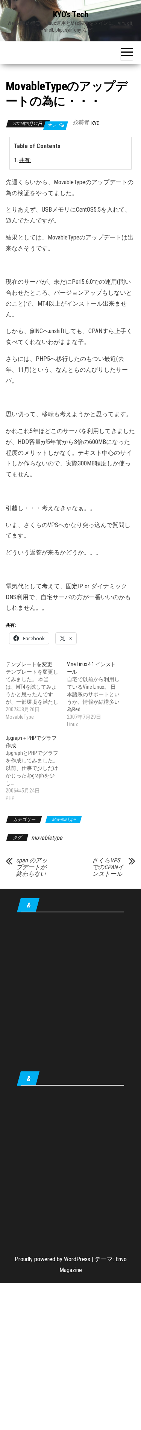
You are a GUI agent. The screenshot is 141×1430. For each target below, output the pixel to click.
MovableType (63, 819)
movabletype (46, 837)
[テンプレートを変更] (36, 690)
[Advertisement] (70, 993)
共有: (25, 160)
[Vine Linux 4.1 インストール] (97, 694)
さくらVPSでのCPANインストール (108, 867)
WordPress (77, 1259)
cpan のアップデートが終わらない (31, 867)
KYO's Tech (70, 14)
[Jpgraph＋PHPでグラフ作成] (36, 768)
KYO (95, 123)
